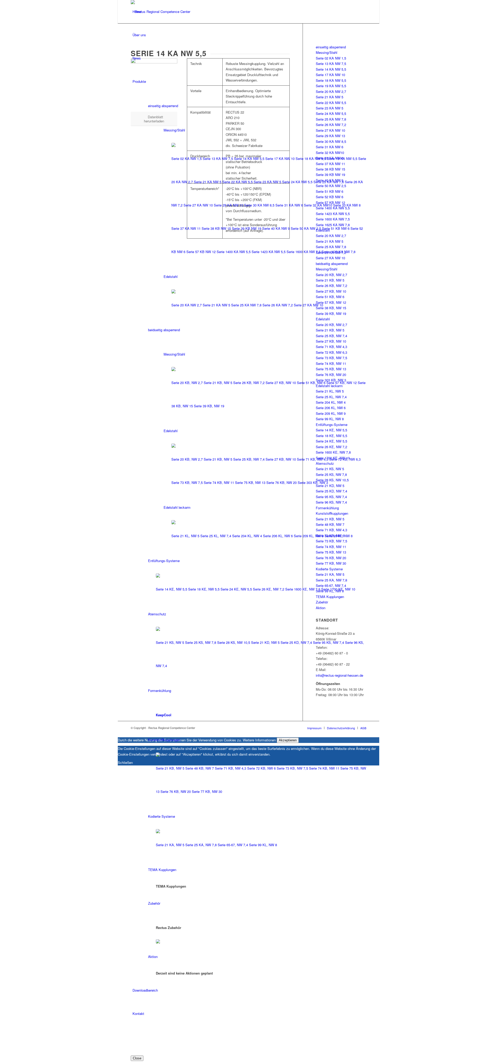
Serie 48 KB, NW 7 (199, 768)
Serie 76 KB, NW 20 (281, 482)
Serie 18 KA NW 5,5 (311, 158)
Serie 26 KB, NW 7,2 (249, 382)
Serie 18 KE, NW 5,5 (204, 589)
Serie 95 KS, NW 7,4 (328, 642)
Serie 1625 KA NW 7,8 (338, 251)
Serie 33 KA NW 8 (347, 205)
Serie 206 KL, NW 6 (278, 535)
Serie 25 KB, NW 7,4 (249, 459)
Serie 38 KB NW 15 (216, 228)
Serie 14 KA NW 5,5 (249, 158)
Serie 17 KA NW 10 (280, 158)
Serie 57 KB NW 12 (201, 251)
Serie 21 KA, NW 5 (170, 844)
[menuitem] (249, 1037)
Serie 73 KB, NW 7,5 (187, 482)
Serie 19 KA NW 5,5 (342, 158)
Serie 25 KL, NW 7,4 (215, 535)
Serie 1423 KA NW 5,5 (269, 251)
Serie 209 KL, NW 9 (309, 535)
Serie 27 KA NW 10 (198, 205)
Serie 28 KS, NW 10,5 (233, 642)
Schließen (125, 762)
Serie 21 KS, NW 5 (170, 642)
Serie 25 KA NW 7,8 (328, 181)
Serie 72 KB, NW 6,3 (345, 459)
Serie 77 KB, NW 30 (207, 791)
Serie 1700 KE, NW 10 (338, 589)
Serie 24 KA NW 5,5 (297, 181)
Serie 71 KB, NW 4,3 (312, 459)
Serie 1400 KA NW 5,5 (234, 251)
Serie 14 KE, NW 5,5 (171, 589)
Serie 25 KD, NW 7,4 (296, 642)
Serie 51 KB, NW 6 (311, 382)
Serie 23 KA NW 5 (267, 181)
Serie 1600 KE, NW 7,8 (302, 589)
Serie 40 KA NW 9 (276, 228)
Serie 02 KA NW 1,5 (186, 158)
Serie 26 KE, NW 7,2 (268, 589)
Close (137, 1058)
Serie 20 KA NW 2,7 (186, 305)
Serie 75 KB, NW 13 (250, 482)
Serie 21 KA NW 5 (207, 181)
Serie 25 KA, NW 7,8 (201, 844)
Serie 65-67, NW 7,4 (233, 844)
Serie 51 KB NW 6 (335, 228)
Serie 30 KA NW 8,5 (259, 205)
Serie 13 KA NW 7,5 (218, 158)
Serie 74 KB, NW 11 (219, 482)
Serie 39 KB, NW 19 (209, 405)
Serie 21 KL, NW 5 (185, 535)
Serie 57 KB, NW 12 (341, 382)
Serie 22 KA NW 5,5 (237, 181)
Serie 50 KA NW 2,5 (306, 228)
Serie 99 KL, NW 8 (339, 535)
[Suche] (134, 1037)
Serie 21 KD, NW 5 (265, 642)
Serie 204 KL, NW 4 (247, 535)
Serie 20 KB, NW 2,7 (187, 382)
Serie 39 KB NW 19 (246, 228)
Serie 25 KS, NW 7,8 (200, 642)
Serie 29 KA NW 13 (228, 205)
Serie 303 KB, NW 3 (313, 482)
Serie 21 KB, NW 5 (218, 382)
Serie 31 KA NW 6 (289, 205)
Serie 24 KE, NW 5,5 (236, 589)
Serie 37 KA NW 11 (186, 228)
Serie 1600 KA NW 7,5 (303, 251)
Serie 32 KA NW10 (318, 205)
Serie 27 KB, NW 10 (281, 382)
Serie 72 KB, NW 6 (261, 768)
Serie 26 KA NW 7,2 (277, 305)
